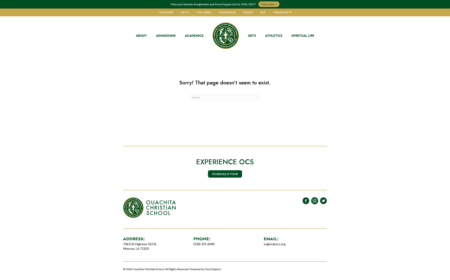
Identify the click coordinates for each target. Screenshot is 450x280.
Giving (248, 12)
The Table (203, 12)
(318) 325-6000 (203, 244)
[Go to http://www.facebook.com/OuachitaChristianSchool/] (305, 201)
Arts (252, 35)
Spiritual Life (302, 35)
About (141, 35)
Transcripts (282, 12)
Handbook (227, 12)
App (263, 12)
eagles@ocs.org (274, 244)
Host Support (213, 269)
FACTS (185, 12)
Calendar (165, 12)
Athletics (273, 35)
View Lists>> (269, 4)
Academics (194, 35)
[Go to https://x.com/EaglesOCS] (323, 201)
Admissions (166, 35)
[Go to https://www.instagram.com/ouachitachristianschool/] (314, 201)
